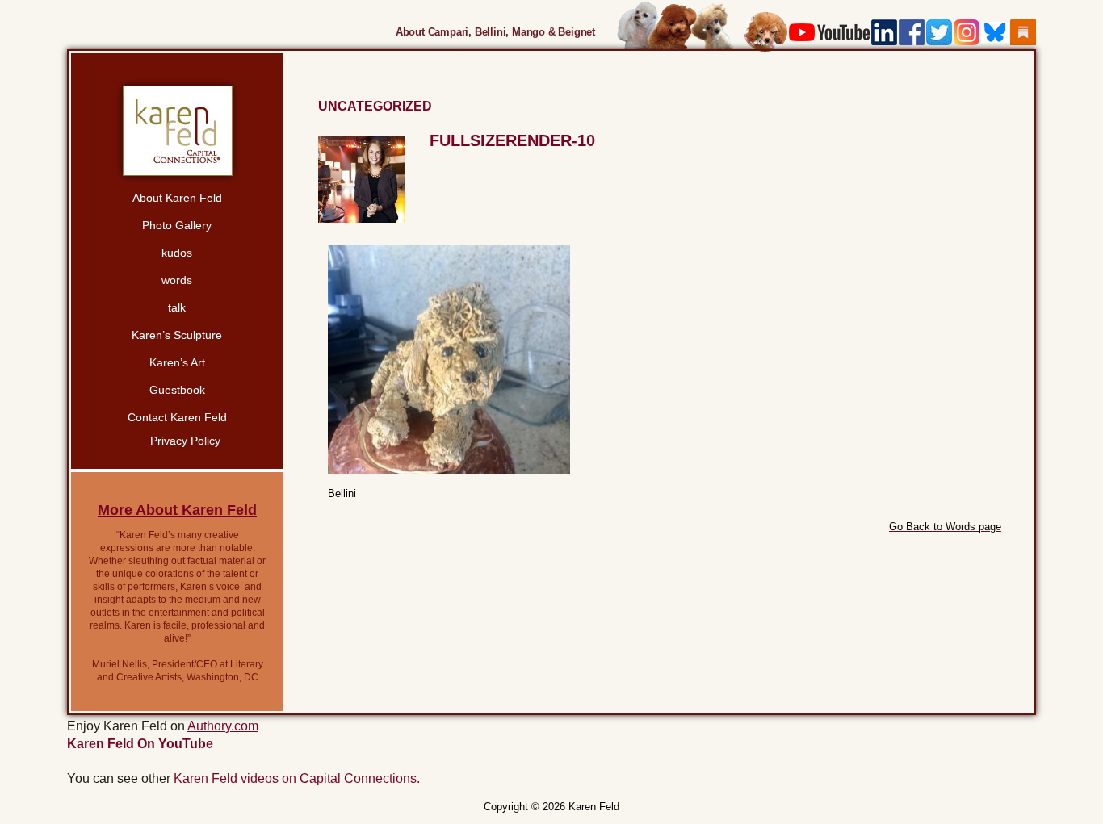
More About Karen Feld (177, 510)
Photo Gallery (177, 225)
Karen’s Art (177, 362)
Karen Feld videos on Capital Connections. (297, 778)
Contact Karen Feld (177, 417)
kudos (176, 252)
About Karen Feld (177, 197)
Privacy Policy (185, 440)
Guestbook (177, 389)
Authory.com (222, 726)
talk (177, 307)
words (176, 280)
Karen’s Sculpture (177, 334)
